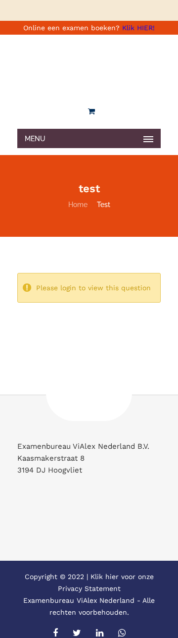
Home (78, 205)
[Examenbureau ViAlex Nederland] (89, 67)
